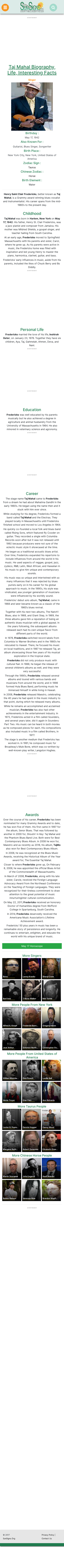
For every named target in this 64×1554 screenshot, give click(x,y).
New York (30, 155)
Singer (32, 79)
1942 (36, 137)
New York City (16, 155)
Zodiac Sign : (32, 163)
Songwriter (45, 146)
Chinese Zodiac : (32, 171)
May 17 (28, 137)
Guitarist (17, 146)
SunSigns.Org (9, 1538)
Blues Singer (31, 146)
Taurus (32, 167)
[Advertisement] (32, 1391)
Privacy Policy (48, 1535)
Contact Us (47, 1538)
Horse (32, 175)
